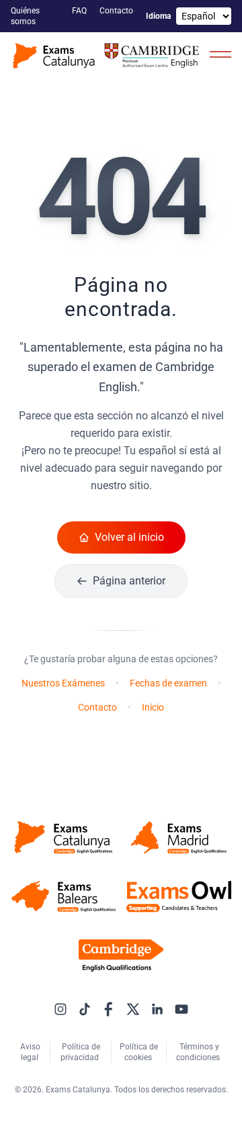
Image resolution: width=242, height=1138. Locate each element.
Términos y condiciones (199, 1052)
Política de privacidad (81, 1052)
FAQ (80, 10)
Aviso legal (30, 1052)
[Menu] (220, 53)
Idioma (158, 16)
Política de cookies (139, 1052)
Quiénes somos (25, 16)
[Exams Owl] (178, 896)
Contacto (117, 10)
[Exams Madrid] (178, 837)
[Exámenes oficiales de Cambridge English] (107, 56)
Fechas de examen (168, 683)
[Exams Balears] (63, 896)
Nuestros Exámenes (63, 683)
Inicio (153, 707)
